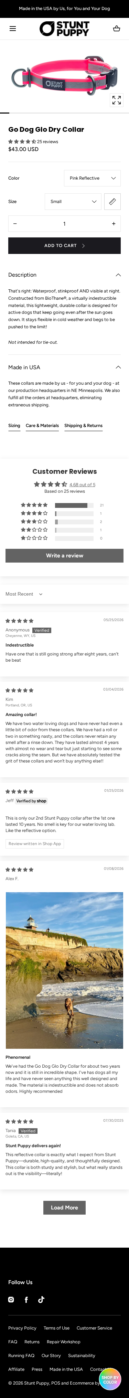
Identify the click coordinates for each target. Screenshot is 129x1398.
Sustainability (81, 1355)
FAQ (12, 1341)
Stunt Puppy (36, 1383)
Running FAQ (21, 1355)
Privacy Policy (22, 1328)
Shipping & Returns (83, 425)
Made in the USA (66, 1369)
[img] (19, 620)
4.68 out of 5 (82, 484)
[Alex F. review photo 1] (64, 970)
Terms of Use (56, 1328)
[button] (12, 28)
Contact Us (101, 1369)
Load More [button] (64, 1207)
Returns (32, 1341)
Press (37, 1369)
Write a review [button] (64, 555)
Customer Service (94, 1328)
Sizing (14, 425)
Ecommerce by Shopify (93, 1383)
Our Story (51, 1355)
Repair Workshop (63, 1341)
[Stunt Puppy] (64, 29)
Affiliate (16, 1369)
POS (55, 1383)
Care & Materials (42, 425)
